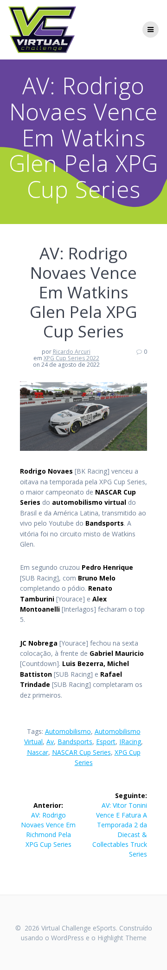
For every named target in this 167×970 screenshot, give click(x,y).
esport (106, 741)
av (50, 741)
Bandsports (75, 741)
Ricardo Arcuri (71, 352)
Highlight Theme (122, 937)
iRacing (130, 741)
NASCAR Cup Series (81, 752)
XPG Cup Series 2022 (71, 358)
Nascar (37, 752)
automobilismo (68, 731)
